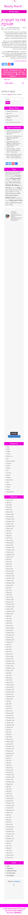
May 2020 (9, 677)
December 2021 (10, 632)
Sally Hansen (9, 195)
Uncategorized (10, 491)
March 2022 (10, 625)
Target (7, 202)
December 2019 (10, 689)
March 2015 (9, 824)
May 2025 (9, 535)
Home (8, 866)
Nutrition (9, 484)
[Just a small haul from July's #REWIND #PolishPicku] (14, 342)
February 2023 (10, 599)
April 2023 (9, 594)
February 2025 (10, 542)
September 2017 (10, 753)
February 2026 (10, 514)
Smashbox (18, 198)
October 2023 (10, 580)
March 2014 (10, 853)
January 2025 (10, 545)
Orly (11, 191)
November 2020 (10, 663)
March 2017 (9, 767)
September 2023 (10, 583)
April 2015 (9, 822)
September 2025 (10, 526)
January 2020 (10, 687)
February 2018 (10, 741)
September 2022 (10, 611)
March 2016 (10, 796)
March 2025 (10, 540)
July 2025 (9, 531)
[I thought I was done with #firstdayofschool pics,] (14, 280)
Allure (6, 172)
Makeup (8, 477)
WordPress (18, 913)
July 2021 (9, 644)
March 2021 (10, 654)
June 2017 (9, 760)
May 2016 (9, 791)
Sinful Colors (10, 74)
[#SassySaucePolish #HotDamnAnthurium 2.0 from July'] (14, 269)
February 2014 (10, 855)
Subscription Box (15, 200)
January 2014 (10, 857)
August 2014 (10, 841)
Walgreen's (7, 204)
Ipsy (10, 188)
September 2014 (10, 838)
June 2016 (9, 789)
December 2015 (10, 803)
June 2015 (9, 817)
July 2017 (9, 758)
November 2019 (10, 692)
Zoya (11, 204)
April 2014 (9, 850)
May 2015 (9, 819)
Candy (8, 454)
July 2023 (9, 587)
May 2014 (9, 848)
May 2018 (9, 734)
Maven (20, 189)
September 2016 (10, 781)
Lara (7, 70)
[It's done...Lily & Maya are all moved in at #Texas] (14, 321)
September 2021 (10, 639)
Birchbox (18, 174)
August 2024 (10, 557)
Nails (19, 74)
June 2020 (9, 675)
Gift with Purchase (15, 183)
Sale (19, 193)
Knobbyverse (10, 868)
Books (8, 449)
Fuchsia (15, 181)
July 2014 (9, 843)
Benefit (14, 174)
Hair (8, 470)
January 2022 (10, 630)
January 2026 (10, 516)
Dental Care (9, 456)
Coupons (18, 176)
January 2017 (10, 772)
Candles (8, 451)
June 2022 (9, 618)
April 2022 (9, 623)
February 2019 (10, 713)
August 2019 (10, 699)
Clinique (13, 176)
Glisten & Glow (12, 185)
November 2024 (10, 550)
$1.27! (8, 79)
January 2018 (10, 744)
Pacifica (13, 191)
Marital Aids (10, 480)
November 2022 (10, 606)
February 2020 (10, 684)
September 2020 (11, 668)
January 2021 (10, 658)
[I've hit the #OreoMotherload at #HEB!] (14, 228)
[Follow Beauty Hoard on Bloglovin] (14, 882)
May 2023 (9, 592)
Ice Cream (9, 473)
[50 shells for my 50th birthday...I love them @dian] (14, 353)
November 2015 (10, 805)
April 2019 (9, 708)
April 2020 (9, 680)
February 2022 (10, 628)
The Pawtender (10, 875)
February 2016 (10, 798)
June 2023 (9, 590)
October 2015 (10, 808)
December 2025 (10, 519)
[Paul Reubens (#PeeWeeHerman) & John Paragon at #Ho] (14, 426)
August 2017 (10, 755)
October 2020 (10, 666)
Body (8, 446)
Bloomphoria (10, 120)
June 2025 (9, 533)
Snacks (8, 489)
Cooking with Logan (11, 870)
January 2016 (10, 800)
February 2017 (10, 770)
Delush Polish (7, 72)
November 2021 (10, 635)
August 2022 (10, 613)
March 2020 (10, 682)
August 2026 (10, 500)
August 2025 (10, 528)
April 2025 (9, 538)
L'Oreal (10, 189)
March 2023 (10, 597)
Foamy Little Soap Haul (12, 111)
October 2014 (10, 836)
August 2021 (10, 642)
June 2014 (9, 845)
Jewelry (8, 475)
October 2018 (10, 722)
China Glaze (8, 176)
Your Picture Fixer (11, 873)
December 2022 (10, 604)
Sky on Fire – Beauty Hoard (13, 136)
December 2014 (10, 831)
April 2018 (9, 736)
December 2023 (10, 576)
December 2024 (10, 547)
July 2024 (9, 559)
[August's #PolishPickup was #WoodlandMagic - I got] (14, 238)
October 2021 (10, 637)
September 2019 (10, 696)
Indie (19, 72)
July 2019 (9, 701)
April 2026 (9, 509)
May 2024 (9, 564)
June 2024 (9, 561)
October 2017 (10, 751)
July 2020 (9, 673)
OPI (8, 191)
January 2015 (10, 829)
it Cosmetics (14, 187)
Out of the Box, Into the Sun (13, 122)
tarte (10, 202)
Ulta (12, 203)
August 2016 (10, 784)
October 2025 (10, 523)
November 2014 (10, 834)
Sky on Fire (9, 113)
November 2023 (10, 578)
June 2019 (9, 703)
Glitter (20, 185)
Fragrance (9, 463)
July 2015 (9, 815)
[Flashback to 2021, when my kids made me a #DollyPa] (14, 259)
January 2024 (10, 573)
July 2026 (9, 502)
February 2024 (10, 571)
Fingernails (15, 72)
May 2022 (9, 621)
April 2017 (9, 765)
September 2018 (10, 725)
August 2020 (10, 670)
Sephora (16, 195)
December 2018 (10, 718)
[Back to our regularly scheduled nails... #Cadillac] (14, 332)
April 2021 (9, 651)
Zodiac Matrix (9, 83)
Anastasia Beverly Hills (12, 172)
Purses (8, 487)
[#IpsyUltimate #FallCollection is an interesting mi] (14, 301)
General (8, 465)
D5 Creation (18, 911)
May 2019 (9, 706)
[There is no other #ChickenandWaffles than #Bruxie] (14, 394)
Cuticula (7, 179)
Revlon (15, 193)
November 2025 (10, 521)
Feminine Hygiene (11, 461)
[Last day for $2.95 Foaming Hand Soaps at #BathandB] (14, 311)
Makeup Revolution (15, 189)
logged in (10, 94)
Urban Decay (18, 202)
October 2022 (10, 609)
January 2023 (10, 602)
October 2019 (10, 694)
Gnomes (8, 468)
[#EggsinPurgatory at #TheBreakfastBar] (14, 373)
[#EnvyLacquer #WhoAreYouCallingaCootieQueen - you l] (14, 290)
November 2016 (10, 777)
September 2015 (10, 810)
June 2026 (9, 505)
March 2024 (10, 568)
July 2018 (9, 729)
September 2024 (10, 554)
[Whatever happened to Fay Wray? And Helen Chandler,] (14, 405)
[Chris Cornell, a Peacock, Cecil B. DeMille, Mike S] (14, 415)
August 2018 (10, 727)
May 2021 (9, 649)
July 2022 (9, 616)
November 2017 (10, 748)
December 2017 (10, 746)
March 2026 (10, 512)
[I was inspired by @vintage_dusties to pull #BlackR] (14, 248)
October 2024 (10, 552)
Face (8, 458)
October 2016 (10, 779)
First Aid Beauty (8, 180)
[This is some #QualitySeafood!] (14, 384)
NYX (6, 191)
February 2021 (10, 656)
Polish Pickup (9, 193)
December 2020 (10, 661)
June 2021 (9, 647)
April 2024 (9, 566)
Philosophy (17, 191)
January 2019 (10, 715)
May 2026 (9, 507)
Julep (19, 188)
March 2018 (10, 739)
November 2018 (10, 720)
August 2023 (10, 585)
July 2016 (9, 786)
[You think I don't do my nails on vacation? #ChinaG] (14, 363)
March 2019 (10, 711)
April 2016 (9, 793)
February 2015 (10, 826)
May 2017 (9, 763)
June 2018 (9, 732)
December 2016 (10, 774)
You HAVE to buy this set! (20, 61)
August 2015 (10, 812)
